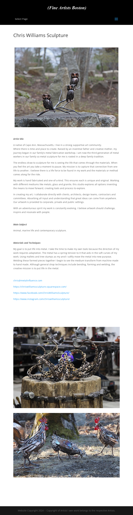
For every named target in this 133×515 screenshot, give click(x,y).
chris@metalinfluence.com (27, 280)
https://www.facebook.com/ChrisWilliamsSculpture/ (41, 292)
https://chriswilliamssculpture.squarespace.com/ (39, 286)
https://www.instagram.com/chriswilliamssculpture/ (41, 299)
